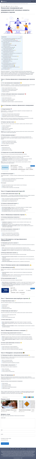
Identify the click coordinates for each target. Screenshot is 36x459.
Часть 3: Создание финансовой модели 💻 (8, 47)
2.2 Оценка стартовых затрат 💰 (6, 43)
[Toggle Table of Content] (20, 37)
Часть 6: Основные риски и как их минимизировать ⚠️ (9, 56)
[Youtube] (10, 449)
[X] (29, 397)
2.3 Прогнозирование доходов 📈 (6, 44)
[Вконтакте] (15, 449)
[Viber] (30, 397)
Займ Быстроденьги (14, 165)
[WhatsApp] (31, 397)
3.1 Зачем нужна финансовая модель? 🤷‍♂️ (8, 48)
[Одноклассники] (26, 397)
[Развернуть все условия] (23, 294)
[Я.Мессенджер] (23, 397)
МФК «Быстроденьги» (14, 166)
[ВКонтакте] (25, 397)
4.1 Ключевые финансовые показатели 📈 (8, 51)
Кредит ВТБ (13, 287)
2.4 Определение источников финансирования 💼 (9, 45)
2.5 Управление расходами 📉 (6, 46)
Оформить (32, 165)
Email (2, 434)
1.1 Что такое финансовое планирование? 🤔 (8, 39)
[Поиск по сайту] (32, 1)
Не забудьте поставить (6, 438)
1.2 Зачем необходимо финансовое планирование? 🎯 (9, 40)
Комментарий (3, 417)
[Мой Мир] (33, 397)
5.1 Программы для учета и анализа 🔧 (7, 54)
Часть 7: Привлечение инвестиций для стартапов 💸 (9, 59)
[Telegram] (27, 397)
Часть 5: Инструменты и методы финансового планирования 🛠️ (11, 53)
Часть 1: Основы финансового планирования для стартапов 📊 (11, 38)
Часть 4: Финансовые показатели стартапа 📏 (8, 50)
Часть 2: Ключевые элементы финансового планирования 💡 (11, 41)
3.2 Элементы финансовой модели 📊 (7, 49)
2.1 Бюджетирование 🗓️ (5, 42)
